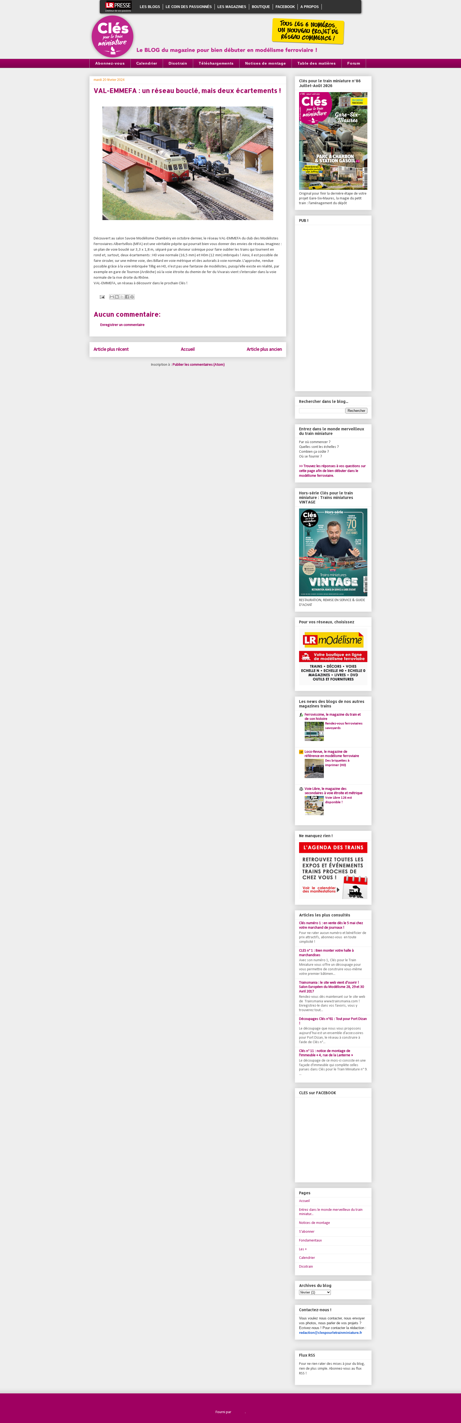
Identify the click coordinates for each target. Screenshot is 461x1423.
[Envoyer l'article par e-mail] (101, 297)
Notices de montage (265, 63)
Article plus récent (111, 349)
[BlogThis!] (117, 296)
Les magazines (231, 7)
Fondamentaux (310, 1241)
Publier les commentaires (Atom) (199, 365)
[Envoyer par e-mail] (111, 296)
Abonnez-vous (110, 63)
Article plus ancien (264, 349)
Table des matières (316, 63)
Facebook (285, 7)
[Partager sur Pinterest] (132, 296)
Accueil (188, 349)
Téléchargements (216, 63)
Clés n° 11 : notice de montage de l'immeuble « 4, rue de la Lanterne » (326, 1053)
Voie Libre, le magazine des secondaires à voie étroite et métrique (334, 791)
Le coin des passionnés (189, 7)
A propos (309, 7)
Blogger (238, 1412)
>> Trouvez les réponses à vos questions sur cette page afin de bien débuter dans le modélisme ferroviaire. (332, 471)
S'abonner (307, 1232)
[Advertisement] (333, 307)
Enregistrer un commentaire (122, 325)
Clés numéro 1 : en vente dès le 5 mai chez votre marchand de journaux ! (331, 925)
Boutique (261, 7)
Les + (303, 1249)
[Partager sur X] (122, 296)
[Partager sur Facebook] (127, 296)
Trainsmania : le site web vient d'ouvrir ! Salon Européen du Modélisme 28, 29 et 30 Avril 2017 (331, 987)
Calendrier (146, 63)
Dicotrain (178, 63)
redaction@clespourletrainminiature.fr (330, 1333)
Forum (353, 63)
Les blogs (150, 7)
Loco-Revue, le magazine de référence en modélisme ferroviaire (332, 754)
